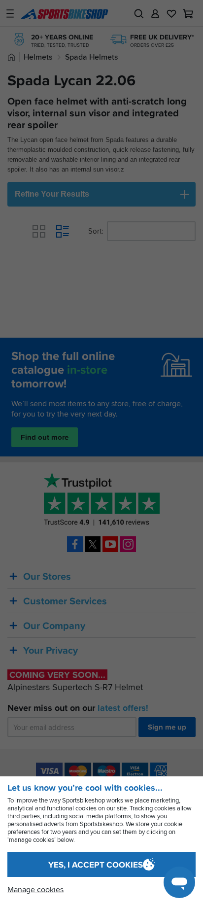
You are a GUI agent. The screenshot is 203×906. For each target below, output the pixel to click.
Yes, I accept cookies (95, 865)
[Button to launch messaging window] (179, 882)
